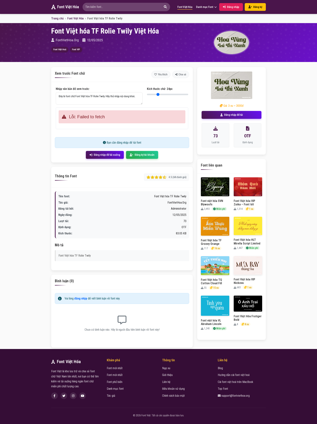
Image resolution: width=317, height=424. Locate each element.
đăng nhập (80, 298)
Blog (220, 368)
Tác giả (111, 395)
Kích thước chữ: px (159, 89)
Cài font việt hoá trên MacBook (235, 382)
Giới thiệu (167, 375)
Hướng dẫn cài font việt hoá (233, 375)
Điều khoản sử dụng (173, 388)
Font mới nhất (115, 368)
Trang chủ (57, 18)
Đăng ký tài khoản (144, 154)
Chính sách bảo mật (173, 395)
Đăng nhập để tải (233, 114)
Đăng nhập (233, 7)
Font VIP (76, 49)
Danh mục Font (205, 7)
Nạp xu (166, 368)
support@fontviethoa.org (235, 395)
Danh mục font (115, 388)
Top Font (223, 388)
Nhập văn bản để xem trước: (73, 89)
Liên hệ (166, 382)
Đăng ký (257, 7)
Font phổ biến (114, 382)
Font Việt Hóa (68, 7)
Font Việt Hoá (59, 49)
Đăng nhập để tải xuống (107, 154)
